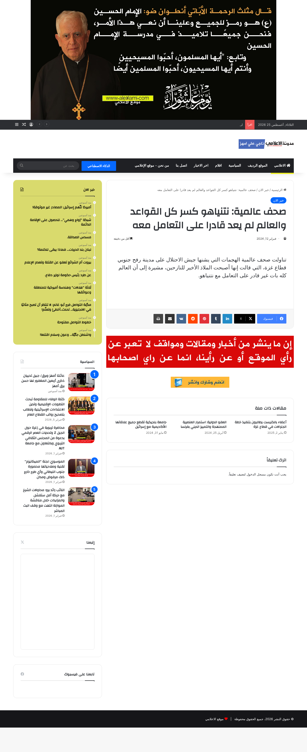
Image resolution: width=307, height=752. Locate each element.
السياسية (235, 165)
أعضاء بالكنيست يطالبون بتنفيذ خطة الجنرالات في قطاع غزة (260, 424)
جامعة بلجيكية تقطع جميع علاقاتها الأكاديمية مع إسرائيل (140, 424)
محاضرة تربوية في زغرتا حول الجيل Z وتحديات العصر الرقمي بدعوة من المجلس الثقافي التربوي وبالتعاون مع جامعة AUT (43, 438)
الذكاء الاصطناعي (99, 166)
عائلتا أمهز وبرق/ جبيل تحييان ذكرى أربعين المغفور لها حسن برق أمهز (43, 381)
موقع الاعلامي (214, 719)
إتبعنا (90, 542)
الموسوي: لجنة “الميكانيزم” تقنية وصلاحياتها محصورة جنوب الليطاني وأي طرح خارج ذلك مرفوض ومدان (44, 469)
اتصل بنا (181, 165)
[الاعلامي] (266, 144)
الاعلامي (280, 165)
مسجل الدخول (256, 474)
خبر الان (263, 190)
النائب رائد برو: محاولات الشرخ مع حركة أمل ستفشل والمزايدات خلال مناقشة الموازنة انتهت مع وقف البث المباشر (44, 500)
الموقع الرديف (257, 165)
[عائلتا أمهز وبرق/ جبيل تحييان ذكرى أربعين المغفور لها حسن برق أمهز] (81, 382)
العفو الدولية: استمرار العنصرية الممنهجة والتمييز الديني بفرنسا (203, 424)
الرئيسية (277, 190)
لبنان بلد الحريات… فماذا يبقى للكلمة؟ (217, 125)
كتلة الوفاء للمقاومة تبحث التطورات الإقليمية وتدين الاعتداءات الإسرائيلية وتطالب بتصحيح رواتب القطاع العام (44, 407)
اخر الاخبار (201, 165)
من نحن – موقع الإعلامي (152, 165)
